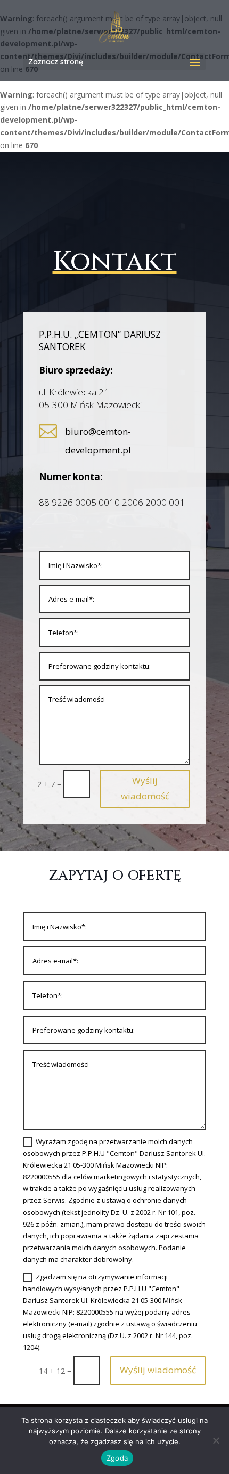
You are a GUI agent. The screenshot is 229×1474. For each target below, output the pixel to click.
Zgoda (117, 1458)
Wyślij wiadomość (145, 788)
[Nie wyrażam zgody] (215, 1440)
